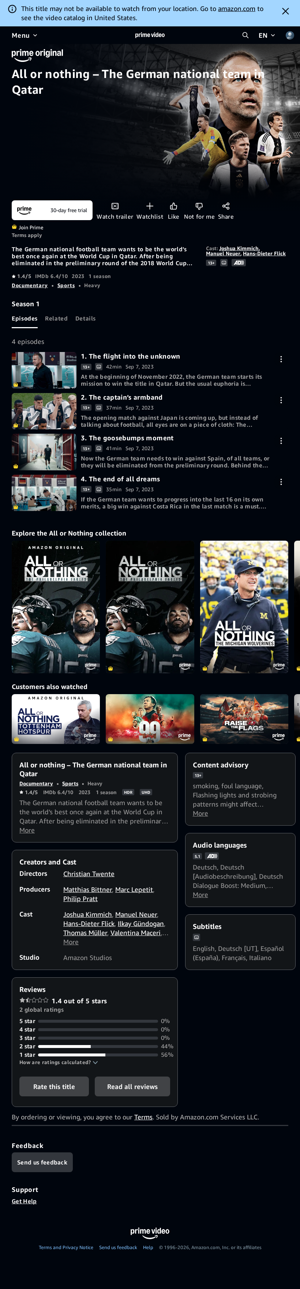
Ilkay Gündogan (141, 923)
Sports (66, 285)
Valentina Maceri (135, 933)
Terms (143, 1117)
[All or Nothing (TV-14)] (56, 607)
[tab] (25, 318)
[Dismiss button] (285, 11)
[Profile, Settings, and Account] (290, 35)
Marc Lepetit (134, 889)
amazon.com (236, 8)
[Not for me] (199, 206)
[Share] (226, 206)
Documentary (30, 285)
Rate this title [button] (54, 1086)
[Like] (173, 206)
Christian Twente (89, 874)
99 (150, 719)
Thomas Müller (85, 933)
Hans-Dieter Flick (264, 253)
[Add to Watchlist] (150, 206)
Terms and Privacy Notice (66, 1247)
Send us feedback (118, 1247)
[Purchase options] (281, 359)
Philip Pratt (80, 898)
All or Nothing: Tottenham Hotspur (56, 719)
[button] (58, 1062)
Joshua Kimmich (239, 248)
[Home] (150, 35)
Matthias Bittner (87, 889)
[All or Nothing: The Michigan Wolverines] (244, 607)
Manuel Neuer (223, 253)
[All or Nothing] (150, 607)
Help (148, 1247)
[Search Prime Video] (245, 35)
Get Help (24, 1201)
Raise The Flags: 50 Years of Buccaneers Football (244, 719)
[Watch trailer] (115, 206)
